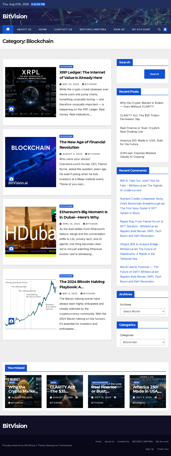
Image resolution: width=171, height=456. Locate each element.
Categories (126, 335)
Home (43, 29)
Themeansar (65, 445)
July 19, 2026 (103, 397)
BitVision (15, 16)
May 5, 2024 (70, 293)
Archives (125, 304)
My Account (141, 29)
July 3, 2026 (144, 397)
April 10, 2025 (72, 224)
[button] (159, 29)
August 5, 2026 (63, 397)
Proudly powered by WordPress (19, 445)
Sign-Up (119, 29)
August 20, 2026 (22, 397)
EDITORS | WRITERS (93, 29)
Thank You (162, 449)
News (12, 383)
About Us (24, 29)
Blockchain (66, 67)
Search (124, 62)
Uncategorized (100, 383)
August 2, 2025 (73, 154)
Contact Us (63, 29)
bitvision (91, 84)
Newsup (50, 445)
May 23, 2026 (71, 84)
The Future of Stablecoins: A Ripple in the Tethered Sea (138, 253)
